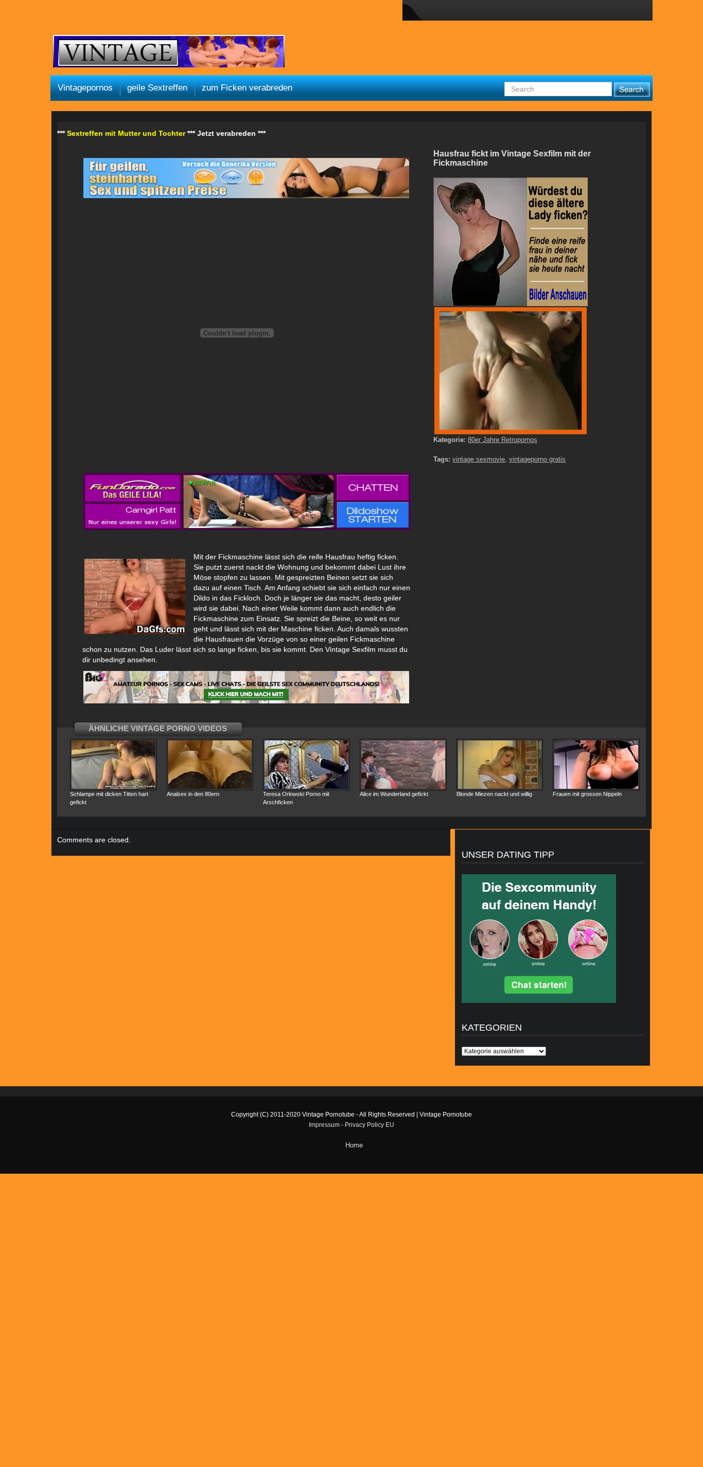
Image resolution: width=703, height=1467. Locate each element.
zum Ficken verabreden (247, 88)
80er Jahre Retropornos (502, 440)
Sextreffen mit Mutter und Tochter (126, 133)
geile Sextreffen (157, 88)
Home (354, 1145)
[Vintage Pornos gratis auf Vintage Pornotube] (169, 52)
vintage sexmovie (478, 459)
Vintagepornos (85, 88)
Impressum (324, 1124)
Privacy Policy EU (369, 1124)
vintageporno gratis (537, 459)
